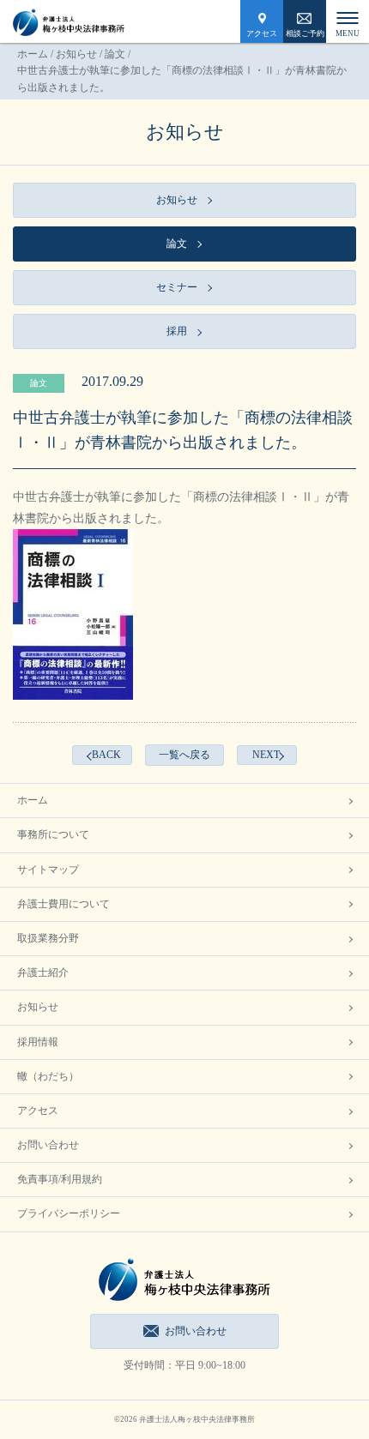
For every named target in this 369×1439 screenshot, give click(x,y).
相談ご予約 (305, 33)
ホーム (32, 54)
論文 (115, 54)
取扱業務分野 (48, 938)
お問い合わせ (48, 1145)
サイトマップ (48, 870)
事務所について (53, 834)
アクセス (261, 33)
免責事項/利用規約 (59, 1179)
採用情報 (37, 1042)
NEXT (266, 755)
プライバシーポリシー (68, 1213)
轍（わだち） (48, 1076)
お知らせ (76, 54)
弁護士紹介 (43, 972)
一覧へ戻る (184, 755)
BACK (106, 755)
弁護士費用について (63, 904)
